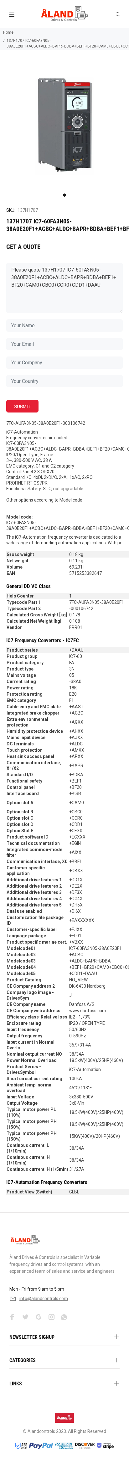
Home (8, 32)
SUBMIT (22, 406)
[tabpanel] (64, 125)
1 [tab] (64, 195)
